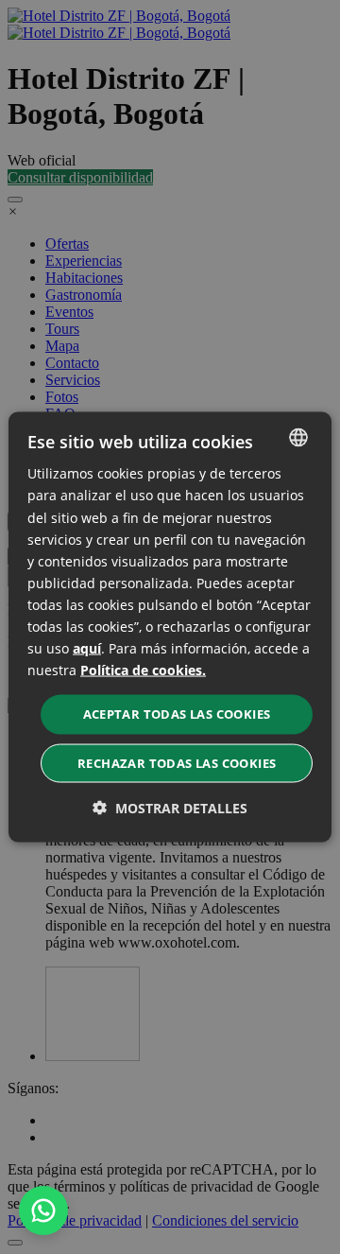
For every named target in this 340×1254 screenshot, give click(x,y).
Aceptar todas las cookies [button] (177, 714)
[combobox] (298, 437)
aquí (87, 648)
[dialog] (170, 627)
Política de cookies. (143, 670)
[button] (170, 807)
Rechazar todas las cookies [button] (176, 762)
